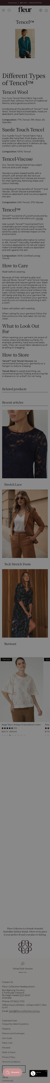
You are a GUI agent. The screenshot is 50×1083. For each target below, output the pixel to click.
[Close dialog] (47, 524)
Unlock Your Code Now (37, 547)
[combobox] (29, 544)
